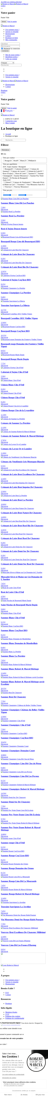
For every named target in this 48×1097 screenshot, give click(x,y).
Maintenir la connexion (11, 49)
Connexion (5, 51)
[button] (3, 6)
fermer (4, 21)
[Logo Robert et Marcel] (10, 965)
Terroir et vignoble (11, 32)
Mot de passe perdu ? (12, 55)
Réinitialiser (5, 150)
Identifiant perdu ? (11, 57)
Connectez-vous (11, 121)
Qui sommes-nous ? (12, 30)
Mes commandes (11, 40)
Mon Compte (10, 123)
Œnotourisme (10, 34)
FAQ (7, 993)
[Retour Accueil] (14, 4)
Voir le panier (12, 21)
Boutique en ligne (11, 38)
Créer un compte (11, 59)
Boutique (4, 90)
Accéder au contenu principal (11, 2)
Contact (8, 36)
